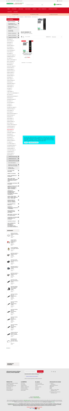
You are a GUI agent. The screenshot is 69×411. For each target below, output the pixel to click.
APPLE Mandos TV (10, 47)
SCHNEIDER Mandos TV (11, 126)
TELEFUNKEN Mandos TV (11, 149)
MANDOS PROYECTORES (13, 156)
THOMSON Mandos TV (11, 148)
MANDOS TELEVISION (12, 37)
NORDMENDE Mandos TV (11, 99)
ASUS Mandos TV (10, 53)
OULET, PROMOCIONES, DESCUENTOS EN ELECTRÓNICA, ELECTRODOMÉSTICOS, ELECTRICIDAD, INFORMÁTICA (13, 225)
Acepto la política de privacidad (32, 376)
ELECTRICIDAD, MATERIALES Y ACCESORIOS (13, 184)
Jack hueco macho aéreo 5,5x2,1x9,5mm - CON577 (15, 280)
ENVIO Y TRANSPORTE (42, 8)
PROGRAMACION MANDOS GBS (11, 385)
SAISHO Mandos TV (10, 118)
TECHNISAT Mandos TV (11, 146)
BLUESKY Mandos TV (10, 67)
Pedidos (36, 385)
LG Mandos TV (9, 89)
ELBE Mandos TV (10, 77)
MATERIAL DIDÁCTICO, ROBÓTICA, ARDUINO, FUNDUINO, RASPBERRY (12, 201)
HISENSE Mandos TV (10, 85)
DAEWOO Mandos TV (10, 72)
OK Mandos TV (9, 104)
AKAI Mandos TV (10, 43)
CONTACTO (9, 11)
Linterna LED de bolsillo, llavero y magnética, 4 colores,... (14, 241)
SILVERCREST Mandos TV (11, 132)
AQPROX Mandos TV (10, 48)
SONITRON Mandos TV (11, 135)
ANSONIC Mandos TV (10, 45)
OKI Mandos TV (9, 105)
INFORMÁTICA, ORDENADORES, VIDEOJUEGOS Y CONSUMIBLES (13, 207)
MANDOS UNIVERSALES (12, 33)
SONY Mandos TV (10, 137)
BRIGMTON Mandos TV (11, 70)
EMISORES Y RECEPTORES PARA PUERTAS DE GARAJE (12, 165)
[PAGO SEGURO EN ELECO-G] (34, 408)
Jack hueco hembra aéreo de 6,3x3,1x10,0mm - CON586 (14, 296)
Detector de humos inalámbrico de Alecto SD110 (14, 234)
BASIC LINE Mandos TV (11, 61)
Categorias (14, 8)
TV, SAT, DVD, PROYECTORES (10, 31)
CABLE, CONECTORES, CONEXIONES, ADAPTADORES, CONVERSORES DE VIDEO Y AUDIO (13, 180)
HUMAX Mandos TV (10, 86)
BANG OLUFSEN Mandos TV (11, 59)
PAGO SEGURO (28, 8)
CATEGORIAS (10, 19)
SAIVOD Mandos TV (10, 119)
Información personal (38, 383)
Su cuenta (37, 381)
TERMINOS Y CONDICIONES (25, 386)
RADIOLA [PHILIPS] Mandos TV (12, 113)
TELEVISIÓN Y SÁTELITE (12, 221)
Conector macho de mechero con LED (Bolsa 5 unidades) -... (14, 333)
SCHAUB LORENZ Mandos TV (12, 124)
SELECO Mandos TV (10, 129)
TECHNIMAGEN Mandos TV (11, 145)
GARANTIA (34, 8)
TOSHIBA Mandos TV (10, 151)
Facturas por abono (38, 386)
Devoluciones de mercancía (39, 384)
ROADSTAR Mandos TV (11, 115)
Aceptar (26, 142)
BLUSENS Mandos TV (10, 69)
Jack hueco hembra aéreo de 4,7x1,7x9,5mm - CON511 (14, 318)
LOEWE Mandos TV (10, 91)
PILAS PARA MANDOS (12, 162)
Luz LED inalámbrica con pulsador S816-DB (14, 248)
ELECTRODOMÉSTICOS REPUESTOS (11, 204)
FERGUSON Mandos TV (11, 80)
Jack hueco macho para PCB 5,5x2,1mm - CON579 (14, 260)
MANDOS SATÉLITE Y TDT (13, 160)
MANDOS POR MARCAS (12, 35)
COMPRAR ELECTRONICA (52, 8)
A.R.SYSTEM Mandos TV (11, 50)
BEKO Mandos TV (10, 64)
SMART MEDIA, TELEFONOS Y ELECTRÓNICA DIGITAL (13, 215)
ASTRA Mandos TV (10, 51)
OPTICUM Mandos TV (10, 102)
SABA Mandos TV (10, 116)
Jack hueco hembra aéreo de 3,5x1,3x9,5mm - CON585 (14, 326)
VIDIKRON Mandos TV (10, 153)
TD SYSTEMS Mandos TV (11, 143)
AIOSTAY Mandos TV (10, 40)
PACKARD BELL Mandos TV (11, 107)
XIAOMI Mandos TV (10, 154)
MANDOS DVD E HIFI (12, 158)
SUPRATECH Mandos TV (11, 140)
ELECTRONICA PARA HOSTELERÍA (11, 171)
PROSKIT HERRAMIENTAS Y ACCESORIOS (12, 176)
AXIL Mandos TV (9, 58)
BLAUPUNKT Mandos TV (11, 66)
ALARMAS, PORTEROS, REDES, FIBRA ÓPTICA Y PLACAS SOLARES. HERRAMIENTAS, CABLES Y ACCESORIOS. (13, 187)
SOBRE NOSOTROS (24, 385)
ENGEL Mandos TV (10, 78)
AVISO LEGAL (20, 8)
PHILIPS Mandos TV (10, 110)
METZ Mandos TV (10, 94)
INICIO (9, 8)
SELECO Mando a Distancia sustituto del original (27, 54)
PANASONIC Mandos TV (11, 108)
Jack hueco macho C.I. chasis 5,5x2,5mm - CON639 (14, 254)
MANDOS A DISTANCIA (11, 21)
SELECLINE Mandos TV (11, 127)
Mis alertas (37, 389)
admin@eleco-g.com (54, 392)
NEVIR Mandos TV (10, 97)
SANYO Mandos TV (10, 123)
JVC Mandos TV (9, 88)
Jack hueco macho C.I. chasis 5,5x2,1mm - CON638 (14, 274)
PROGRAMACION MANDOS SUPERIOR (12, 383)
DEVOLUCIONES (23, 390)
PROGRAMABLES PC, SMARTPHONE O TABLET (12, 24)
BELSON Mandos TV (10, 62)
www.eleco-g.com (27, 400)
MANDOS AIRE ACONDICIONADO (11, 168)
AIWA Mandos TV (10, 42)
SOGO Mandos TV (10, 134)
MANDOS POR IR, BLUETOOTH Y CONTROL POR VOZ (12, 27)
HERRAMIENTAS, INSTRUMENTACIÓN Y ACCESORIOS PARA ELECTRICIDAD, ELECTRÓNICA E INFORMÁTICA (13, 192)
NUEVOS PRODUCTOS (9, 389)
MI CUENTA (16, 11)
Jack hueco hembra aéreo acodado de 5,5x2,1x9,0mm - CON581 (14, 288)
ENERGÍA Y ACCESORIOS (12, 173)
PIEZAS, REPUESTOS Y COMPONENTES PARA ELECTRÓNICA (11, 211)
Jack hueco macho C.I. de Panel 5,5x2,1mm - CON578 (14, 267)
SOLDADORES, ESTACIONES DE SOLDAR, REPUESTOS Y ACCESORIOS (13, 218)
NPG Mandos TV (10, 100)
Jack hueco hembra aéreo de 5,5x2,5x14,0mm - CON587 (14, 303)
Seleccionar (57, 36)
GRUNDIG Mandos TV (10, 75)
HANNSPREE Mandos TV (11, 83)
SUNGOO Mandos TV (10, 138)
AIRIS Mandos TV (10, 39)
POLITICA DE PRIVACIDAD (24, 389)
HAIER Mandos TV (10, 81)
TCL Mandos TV (9, 142)
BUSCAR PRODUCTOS (9, 386)
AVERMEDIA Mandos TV (11, 56)
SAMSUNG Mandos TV (10, 121)
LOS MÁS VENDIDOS (9, 390)
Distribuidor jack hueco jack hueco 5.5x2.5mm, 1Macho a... (14, 340)
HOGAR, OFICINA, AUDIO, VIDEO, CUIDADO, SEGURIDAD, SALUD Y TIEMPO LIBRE (13, 197)
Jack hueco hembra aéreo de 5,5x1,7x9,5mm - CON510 (14, 311)
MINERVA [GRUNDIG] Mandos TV (12, 96)
